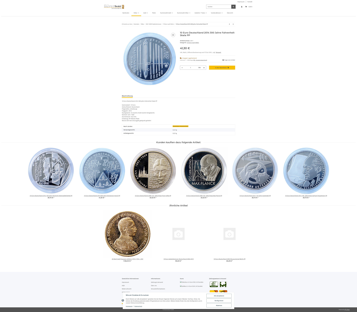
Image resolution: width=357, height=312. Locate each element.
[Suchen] (233, 7)
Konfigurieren (219, 300)
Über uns (154, 285)
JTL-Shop (347, 309)
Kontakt (249, 2)
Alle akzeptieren (219, 296)
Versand (218, 52)
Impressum (129, 306)
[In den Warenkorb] (123, 30)
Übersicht (230, 13)
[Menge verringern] (182, 68)
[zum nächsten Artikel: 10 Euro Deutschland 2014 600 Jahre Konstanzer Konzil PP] (233, 24)
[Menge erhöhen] (204, 68)
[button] (242, 6)
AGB (123, 285)
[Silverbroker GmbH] (114, 6)
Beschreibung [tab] (127, 96)
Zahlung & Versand (157, 282)
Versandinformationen (158, 289)
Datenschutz (138, 306)
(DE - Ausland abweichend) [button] (200, 60)
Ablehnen (219, 305)
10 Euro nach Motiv (193, 42)
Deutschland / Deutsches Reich (180, 126)
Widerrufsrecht (126, 289)
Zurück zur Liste (127, 24)
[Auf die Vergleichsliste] (173, 35)
